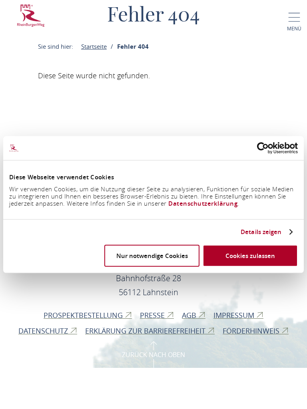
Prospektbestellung (84, 315)
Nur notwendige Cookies (152, 255)
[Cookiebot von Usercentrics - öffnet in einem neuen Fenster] (263, 148)
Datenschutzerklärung (202, 203)
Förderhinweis (252, 331)
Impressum (234, 315)
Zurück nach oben (153, 354)
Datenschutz (44, 331)
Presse (153, 315)
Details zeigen (261, 232)
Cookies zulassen (250, 255)
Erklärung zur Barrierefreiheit (146, 331)
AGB (190, 315)
